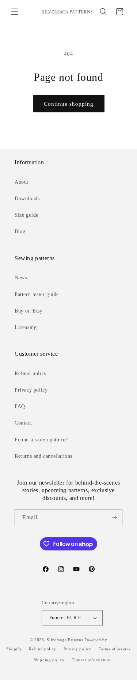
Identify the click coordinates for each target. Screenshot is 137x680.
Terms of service (114, 649)
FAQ (20, 406)
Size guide (26, 215)
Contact (23, 423)
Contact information (91, 660)
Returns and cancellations (43, 456)
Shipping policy (49, 660)
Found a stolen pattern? (41, 439)
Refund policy (31, 373)
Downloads (27, 198)
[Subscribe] (114, 517)
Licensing (26, 327)
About (21, 182)
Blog (20, 231)
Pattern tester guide (37, 294)
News (21, 277)
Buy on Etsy (29, 311)
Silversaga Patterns (65, 640)
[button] (15, 12)
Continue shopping (69, 104)
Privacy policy (31, 390)
